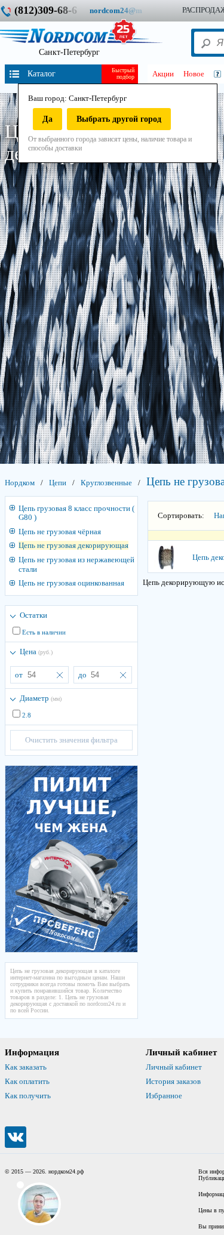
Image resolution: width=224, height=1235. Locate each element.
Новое (193, 73)
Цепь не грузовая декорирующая (73, 545)
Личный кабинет (174, 1066)
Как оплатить (27, 1081)
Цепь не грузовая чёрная (60, 531)
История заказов (173, 1081)
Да (47, 119)
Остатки (33, 615)
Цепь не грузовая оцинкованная (71, 582)
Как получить (28, 1095)
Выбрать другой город (118, 119)
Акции (163, 73)
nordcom (125, 10)
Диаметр (41, 698)
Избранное (164, 1095)
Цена (36, 651)
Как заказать (26, 1066)
